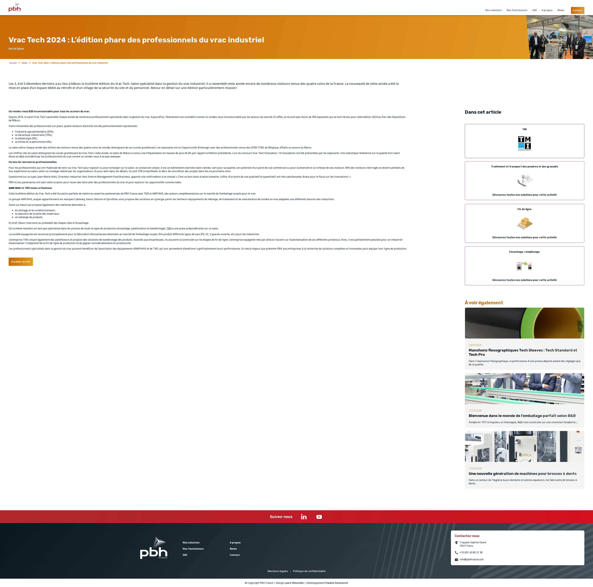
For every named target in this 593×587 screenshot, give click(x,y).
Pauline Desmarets (337, 583)
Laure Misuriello (294, 583)
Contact (235, 555)
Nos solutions (493, 10)
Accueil (13, 62)
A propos (547, 10)
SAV (534, 10)
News (560, 10)
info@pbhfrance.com (472, 559)
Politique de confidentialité (309, 571)
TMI (168, 228)
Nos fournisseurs (517, 10)
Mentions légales (277, 571)
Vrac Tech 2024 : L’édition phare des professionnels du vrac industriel (70, 62)
